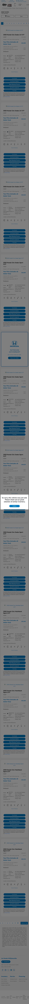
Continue (14, 506)
